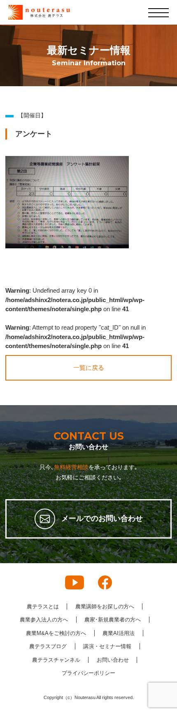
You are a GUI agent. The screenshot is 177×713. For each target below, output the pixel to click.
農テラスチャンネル (56, 660)
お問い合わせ (113, 660)
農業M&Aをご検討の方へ (56, 633)
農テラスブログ (48, 646)
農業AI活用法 (118, 633)
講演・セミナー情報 (107, 646)
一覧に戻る (88, 367)
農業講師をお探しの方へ (104, 606)
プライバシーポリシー (88, 673)
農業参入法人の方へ (44, 620)
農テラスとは (43, 606)
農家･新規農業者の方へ (112, 620)
